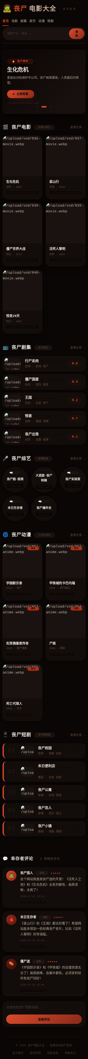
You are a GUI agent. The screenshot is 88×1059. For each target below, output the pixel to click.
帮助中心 (70, 1053)
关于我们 (17, 1053)
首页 (6, 21)
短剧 (50, 21)
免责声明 (35, 1053)
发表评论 (44, 1019)
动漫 (41, 21)
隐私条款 (52, 1053)
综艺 (32, 21)
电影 (15, 21)
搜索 (76, 34)
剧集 (24, 21)
